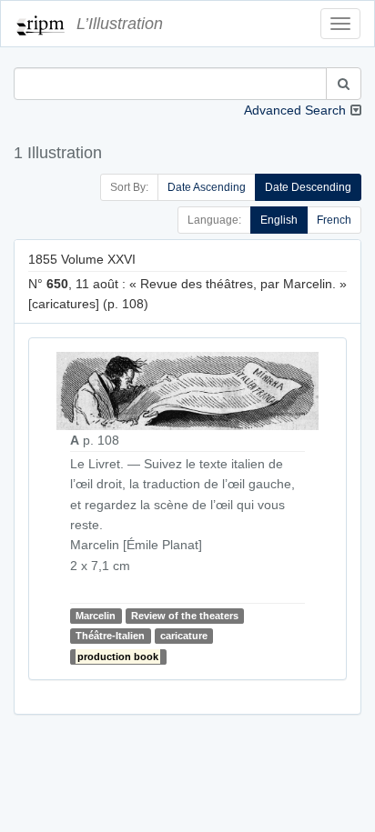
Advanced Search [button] (295, 110)
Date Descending (308, 187)
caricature (184, 635)
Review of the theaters (184, 615)
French (334, 220)
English (279, 220)
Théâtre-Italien (110, 635)
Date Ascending (206, 187)
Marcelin (96, 615)
